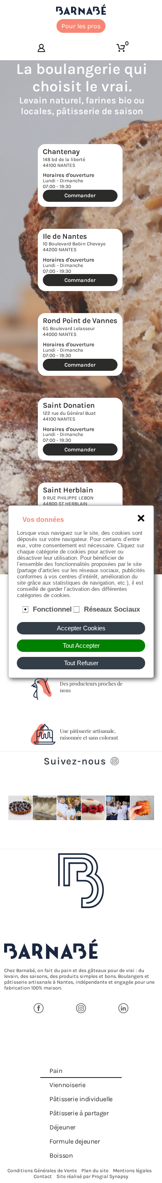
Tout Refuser (81, 663)
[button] (41, 47)
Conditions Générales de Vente (42, 1170)
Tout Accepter (81, 645)
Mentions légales (132, 1170)
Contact (43, 1176)
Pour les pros (81, 26)
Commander (80, 195)
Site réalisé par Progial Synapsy (92, 1176)
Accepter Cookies (81, 628)
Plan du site (94, 1170)
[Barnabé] (81, 8)
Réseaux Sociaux (112, 609)
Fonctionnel (52, 609)
